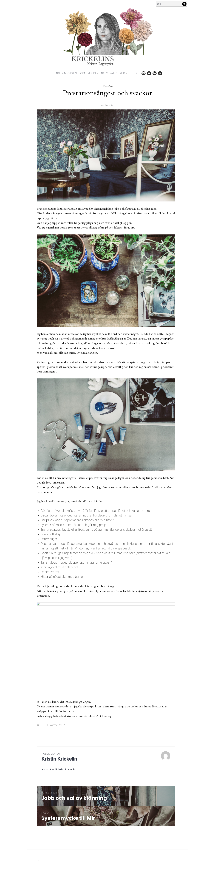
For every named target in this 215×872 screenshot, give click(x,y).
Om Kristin (69, 73)
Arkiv (104, 73)
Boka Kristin (87, 73)
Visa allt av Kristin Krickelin (59, 769)
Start (56, 73)
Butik (133, 73)
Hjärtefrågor (107, 86)
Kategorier (117, 73)
